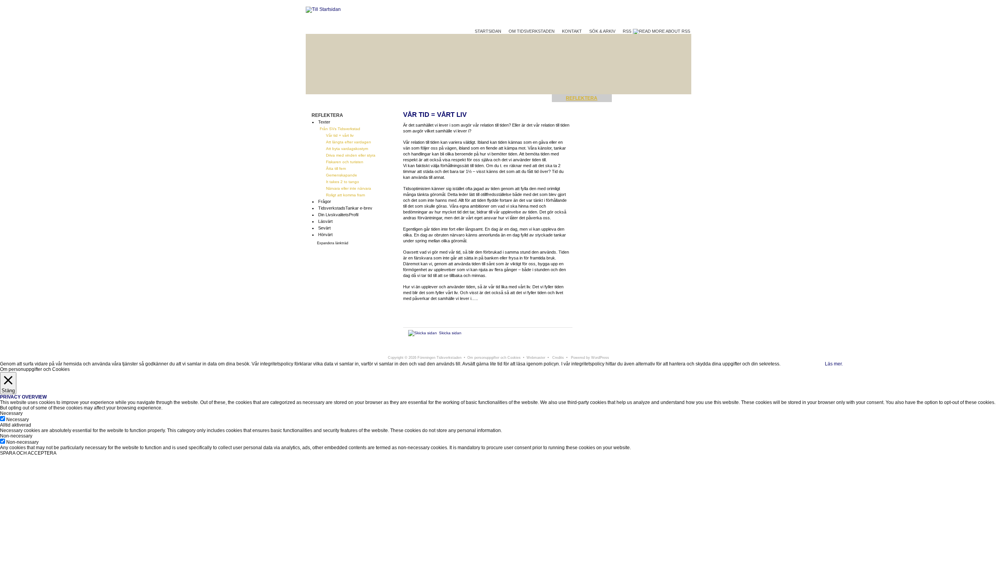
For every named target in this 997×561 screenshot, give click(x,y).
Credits (558, 358)
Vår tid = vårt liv (340, 135)
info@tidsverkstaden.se (573, 349)
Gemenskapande (341, 175)
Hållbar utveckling (510, 98)
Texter (324, 122)
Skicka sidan (450, 333)
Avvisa (817, 364)
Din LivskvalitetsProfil (338, 214)
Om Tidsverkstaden (532, 31)
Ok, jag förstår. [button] (796, 364)
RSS (627, 31)
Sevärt (324, 228)
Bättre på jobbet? (429, 98)
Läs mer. (834, 364)
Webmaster (536, 358)
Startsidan (488, 31)
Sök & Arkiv (602, 31)
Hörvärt (325, 234)
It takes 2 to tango (342, 182)
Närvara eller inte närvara (348, 188)
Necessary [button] (11, 413)
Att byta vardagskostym (347, 148)
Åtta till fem (336, 168)
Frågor (324, 201)
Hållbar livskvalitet (348, 98)
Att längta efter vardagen (348, 142)
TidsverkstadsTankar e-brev (345, 208)
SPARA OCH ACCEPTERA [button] (28, 453)
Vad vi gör (639, 98)
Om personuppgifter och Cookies (494, 358)
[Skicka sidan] (422, 333)
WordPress (600, 358)
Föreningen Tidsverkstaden (427, 349)
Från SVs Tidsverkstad (340, 129)
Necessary (17, 419)
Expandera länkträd (332, 243)
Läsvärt (325, 221)
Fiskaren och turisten (344, 162)
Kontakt (572, 31)
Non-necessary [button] (16, 436)
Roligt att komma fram (345, 195)
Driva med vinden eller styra (350, 155)
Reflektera (581, 98)
